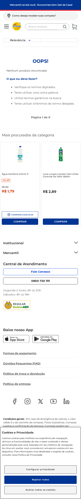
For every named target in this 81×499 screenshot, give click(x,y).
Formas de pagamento (19, 353)
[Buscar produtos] (64, 27)
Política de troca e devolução (24, 373)
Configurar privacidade (40, 469)
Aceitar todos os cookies (41, 489)
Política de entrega (17, 384)
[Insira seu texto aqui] (16, 339)
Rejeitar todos (40, 479)
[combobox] (47, 26)
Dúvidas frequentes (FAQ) (21, 363)
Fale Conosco (40, 271)
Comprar (20, 214)
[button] (31, 15)
